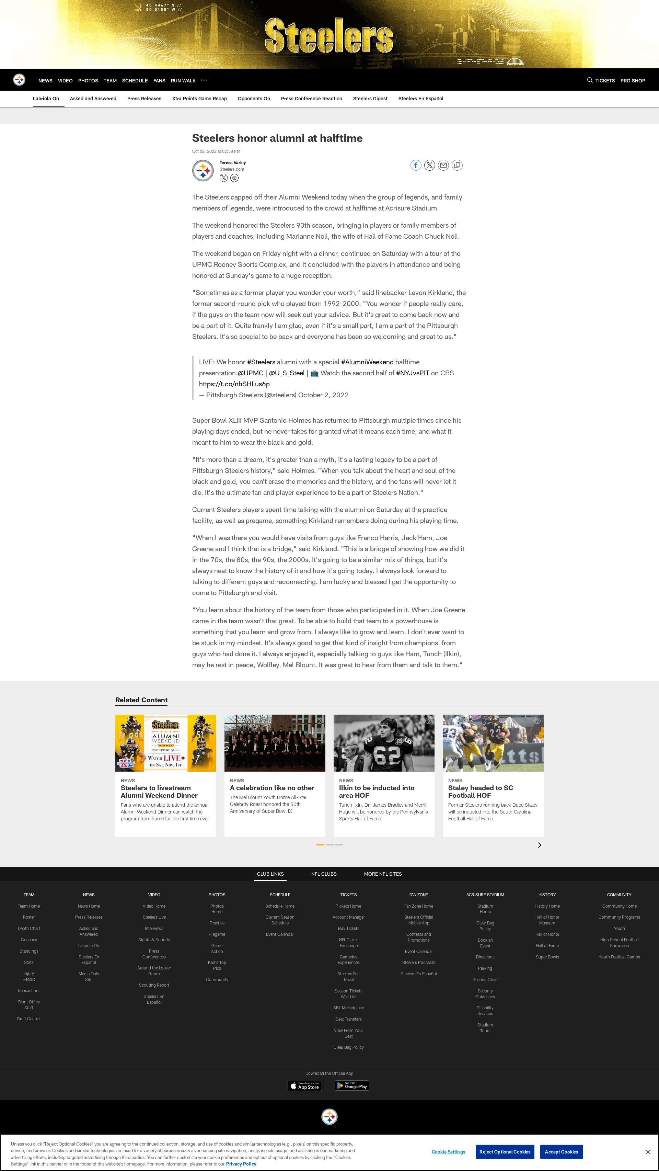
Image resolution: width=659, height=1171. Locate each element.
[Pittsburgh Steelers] (329, 1117)
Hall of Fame (547, 945)
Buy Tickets (348, 928)
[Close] (648, 1151)
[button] (320, 844)
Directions (485, 956)
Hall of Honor (547, 934)
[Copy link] (457, 165)
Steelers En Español (419, 973)
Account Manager (349, 916)
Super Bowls (547, 956)
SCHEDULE (280, 894)
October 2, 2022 (323, 394)
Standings (29, 950)
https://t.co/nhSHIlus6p (234, 383)
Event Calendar (280, 934)
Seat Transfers (349, 1018)
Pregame (217, 934)
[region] (329, 1152)
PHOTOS (217, 894)
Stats (29, 962)
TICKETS (348, 894)
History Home (547, 905)
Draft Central (29, 1018)
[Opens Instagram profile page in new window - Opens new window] (234, 178)
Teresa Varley (233, 162)
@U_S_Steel (287, 372)
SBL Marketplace (348, 1007)
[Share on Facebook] (416, 169)
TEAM (29, 894)
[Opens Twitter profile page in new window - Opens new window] (224, 178)
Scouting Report (154, 984)
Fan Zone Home (418, 905)
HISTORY (547, 894)
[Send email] (443, 169)
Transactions (29, 990)
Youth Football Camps (619, 956)
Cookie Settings (448, 1152)
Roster (29, 916)
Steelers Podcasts (418, 962)
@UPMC (251, 372)
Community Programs (619, 916)
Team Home (29, 905)
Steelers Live (154, 916)
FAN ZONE (418, 894)
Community (217, 979)
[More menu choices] (204, 80)
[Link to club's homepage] (19, 79)
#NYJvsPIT (412, 372)
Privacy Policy (241, 1164)
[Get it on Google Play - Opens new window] (352, 1089)
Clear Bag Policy (349, 1047)
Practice (217, 922)
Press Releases (89, 916)
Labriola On (88, 945)
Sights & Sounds (154, 939)
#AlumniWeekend (367, 361)
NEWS (89, 894)
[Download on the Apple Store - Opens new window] (304, 1086)
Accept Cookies (561, 1152)
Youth (619, 928)
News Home (89, 905)
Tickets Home (348, 905)
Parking (485, 968)
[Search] (590, 79)
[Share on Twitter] (429, 169)
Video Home (154, 905)
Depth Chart (29, 928)
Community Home (619, 905)
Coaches (29, 939)
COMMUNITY (619, 894)
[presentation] (541, 846)
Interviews (154, 928)
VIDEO (154, 894)
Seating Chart (485, 979)
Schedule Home (279, 905)
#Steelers (261, 361)
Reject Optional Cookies (505, 1152)
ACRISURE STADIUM (485, 894)
